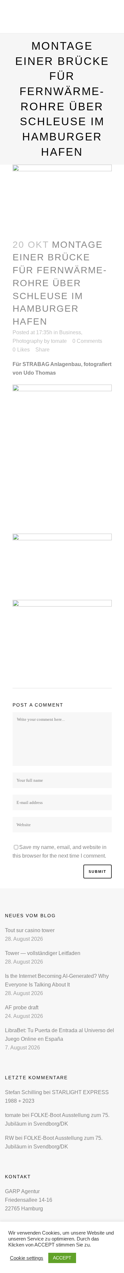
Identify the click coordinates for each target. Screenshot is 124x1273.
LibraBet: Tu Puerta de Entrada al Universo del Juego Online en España (59, 1035)
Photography (28, 341)
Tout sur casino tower (30, 930)
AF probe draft (21, 1007)
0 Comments (87, 341)
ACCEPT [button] (62, 1257)
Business (70, 332)
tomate (59, 341)
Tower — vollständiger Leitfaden (42, 953)
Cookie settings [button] (26, 1258)
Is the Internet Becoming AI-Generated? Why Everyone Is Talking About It (57, 980)
